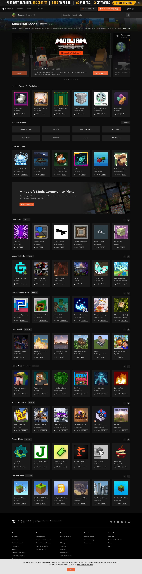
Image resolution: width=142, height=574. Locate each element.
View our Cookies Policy (85, 565)
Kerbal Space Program (18, 552)
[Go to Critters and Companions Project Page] (121, 163)
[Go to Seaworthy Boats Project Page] (41, 163)
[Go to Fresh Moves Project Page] (41, 383)
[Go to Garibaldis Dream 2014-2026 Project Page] (21, 346)
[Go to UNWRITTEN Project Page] (81, 273)
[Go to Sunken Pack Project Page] (101, 273)
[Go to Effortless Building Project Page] (101, 103)
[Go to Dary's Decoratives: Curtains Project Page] (61, 103)
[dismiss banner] (139, 3)
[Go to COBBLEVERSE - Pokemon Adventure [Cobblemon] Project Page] (101, 419)
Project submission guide (43, 540)
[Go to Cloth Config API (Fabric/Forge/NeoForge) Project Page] (61, 456)
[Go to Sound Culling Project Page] (101, 236)
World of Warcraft (17, 543)
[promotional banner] (71, 3)
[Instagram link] (110, 522)
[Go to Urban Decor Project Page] (21, 103)
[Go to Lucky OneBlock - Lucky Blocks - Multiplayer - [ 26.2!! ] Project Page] (61, 492)
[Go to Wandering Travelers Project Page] (41, 309)
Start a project (40, 536)
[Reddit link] (129, 522)
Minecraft (15, 540)
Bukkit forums (64, 552)
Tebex (110, 543)
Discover (21, 15)
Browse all (125, 123)
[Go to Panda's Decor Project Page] (81, 103)
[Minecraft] (14, 15)
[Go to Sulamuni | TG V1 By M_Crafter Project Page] (41, 346)
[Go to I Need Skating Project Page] (61, 236)
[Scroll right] (128, 220)
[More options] (138, 9)
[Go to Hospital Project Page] (101, 346)
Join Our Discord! (65, 536)
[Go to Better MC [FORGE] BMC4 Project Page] (61, 419)
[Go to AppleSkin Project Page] (121, 456)
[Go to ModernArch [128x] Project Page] (121, 309)
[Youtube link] (118, 522)
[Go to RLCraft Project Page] (121, 419)
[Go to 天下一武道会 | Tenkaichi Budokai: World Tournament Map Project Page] (61, 346)
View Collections (27, 204)
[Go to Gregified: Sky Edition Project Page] (21, 273)
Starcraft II (15, 549)
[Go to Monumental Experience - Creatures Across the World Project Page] (121, 273)
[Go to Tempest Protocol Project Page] (21, 163)
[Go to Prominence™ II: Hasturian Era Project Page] (81, 419)
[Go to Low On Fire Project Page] (121, 383)
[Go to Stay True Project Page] (81, 383)
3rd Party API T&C (41, 549)
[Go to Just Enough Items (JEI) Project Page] (41, 456)
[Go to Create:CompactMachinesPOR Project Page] (81, 236)
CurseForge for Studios (115, 540)
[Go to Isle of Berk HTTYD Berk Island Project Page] (81, 492)
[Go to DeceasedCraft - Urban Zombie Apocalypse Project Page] (41, 419)
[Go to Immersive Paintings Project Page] (41, 103)
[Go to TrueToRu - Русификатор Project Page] (21, 309)
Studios (40, 9)
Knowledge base (89, 536)
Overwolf (111, 536)
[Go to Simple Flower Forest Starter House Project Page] (81, 346)
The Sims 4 (15, 546)
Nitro (109, 546)
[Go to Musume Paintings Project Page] (101, 309)
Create (29, 9)
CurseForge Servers (65, 555)
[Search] (128, 15)
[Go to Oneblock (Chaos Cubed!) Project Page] (21, 492)
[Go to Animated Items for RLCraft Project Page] (81, 309)
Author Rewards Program (43, 543)
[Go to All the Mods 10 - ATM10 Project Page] (21, 419)
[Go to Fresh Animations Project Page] (21, 383)
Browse (20, 9)
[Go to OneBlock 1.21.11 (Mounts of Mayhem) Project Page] (41, 492)
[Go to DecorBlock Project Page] (121, 103)
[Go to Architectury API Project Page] (81, 456)
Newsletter (63, 546)
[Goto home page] (8, 9)
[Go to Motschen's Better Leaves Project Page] (61, 383)
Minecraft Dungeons (18, 555)
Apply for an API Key (42, 546)
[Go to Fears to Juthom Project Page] (61, 273)
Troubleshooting (89, 540)
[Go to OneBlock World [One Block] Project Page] (121, 492)
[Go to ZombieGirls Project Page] (61, 309)
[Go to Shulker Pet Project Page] (121, 236)
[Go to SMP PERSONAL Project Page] (41, 273)
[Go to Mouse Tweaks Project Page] (101, 456)
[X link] (125, 522)
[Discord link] (121, 522)
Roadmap (63, 549)
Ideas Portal (63, 540)
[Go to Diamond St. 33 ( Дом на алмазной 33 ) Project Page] (121, 346)
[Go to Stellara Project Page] (81, 163)
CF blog (62, 543)
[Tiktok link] (114, 522)
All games (14, 536)
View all (26, 219)
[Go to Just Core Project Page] (21, 236)
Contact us (87, 543)
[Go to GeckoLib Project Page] (21, 456)
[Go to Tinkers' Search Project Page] (41, 236)
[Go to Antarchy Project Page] (101, 163)
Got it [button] (71, 569)
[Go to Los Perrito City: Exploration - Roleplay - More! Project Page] (101, 492)
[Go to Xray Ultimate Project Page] (101, 383)
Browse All (30, 15)
